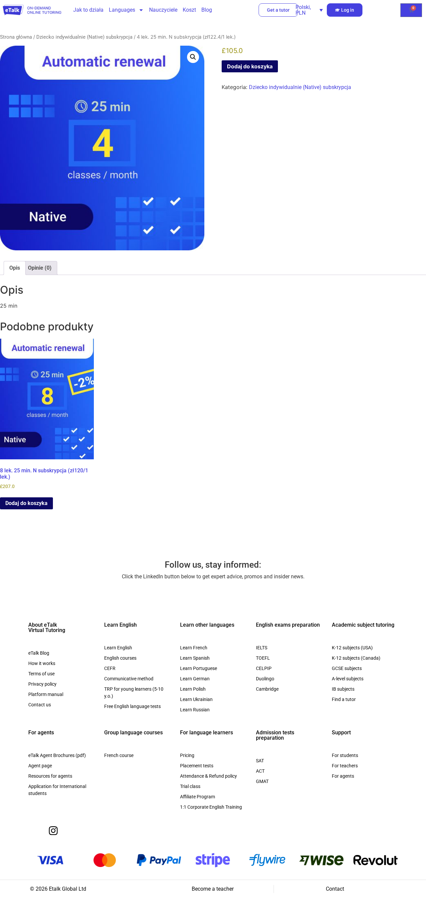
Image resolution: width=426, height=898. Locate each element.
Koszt (189, 10)
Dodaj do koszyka (250, 66)
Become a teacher (213, 889)
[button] (193, 57)
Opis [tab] (14, 268)
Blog (206, 10)
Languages (122, 10)
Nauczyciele (163, 10)
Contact (335, 889)
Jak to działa (88, 10)
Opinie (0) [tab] (40, 268)
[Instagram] (53, 831)
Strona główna (16, 37)
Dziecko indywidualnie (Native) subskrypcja (84, 37)
